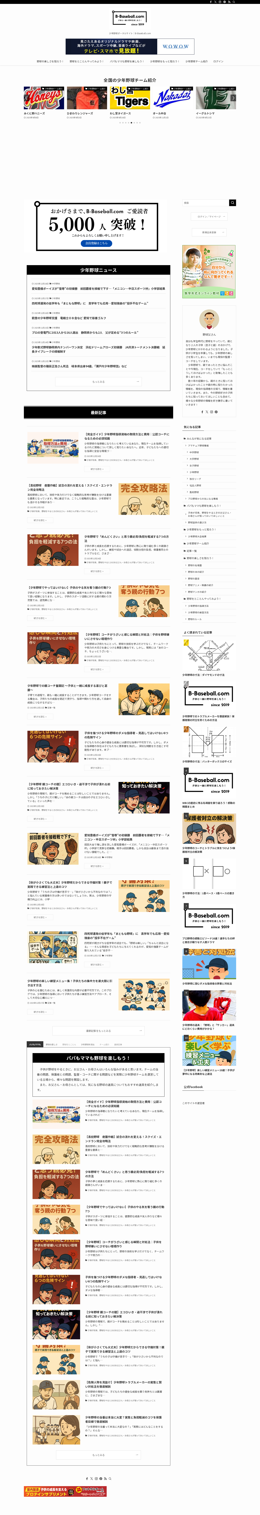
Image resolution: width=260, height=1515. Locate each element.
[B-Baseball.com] (130, 18)
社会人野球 (195, 485)
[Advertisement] (130, 173)
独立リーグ (195, 478)
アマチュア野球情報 (198, 445)
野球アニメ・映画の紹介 (200, 585)
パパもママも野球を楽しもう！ (204, 505)
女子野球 (194, 465)
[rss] (229, 2)
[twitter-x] (215, 2)
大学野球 (194, 458)
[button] (120, 122)
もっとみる (98, 381)
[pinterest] (224, 2)
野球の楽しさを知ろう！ (200, 558)
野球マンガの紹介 (197, 591)
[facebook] (211, 2)
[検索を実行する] (232, 202)
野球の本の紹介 (196, 571)
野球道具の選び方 (197, 522)
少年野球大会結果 (197, 536)
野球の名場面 (195, 565)
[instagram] (220, 2)
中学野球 (194, 452)
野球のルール (195, 619)
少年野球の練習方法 (198, 612)
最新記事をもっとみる (98, 1031)
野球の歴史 (194, 578)
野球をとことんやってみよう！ (204, 598)
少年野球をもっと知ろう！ (201, 529)
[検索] (234, 2)
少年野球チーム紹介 (198, 543)
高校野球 (194, 492)
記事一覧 (192, 551)
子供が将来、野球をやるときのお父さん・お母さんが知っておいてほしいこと (210, 514)
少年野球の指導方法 (198, 605)
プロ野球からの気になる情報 (203, 498)
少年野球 (194, 472)
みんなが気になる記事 (199, 438)
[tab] (35, 1044)
